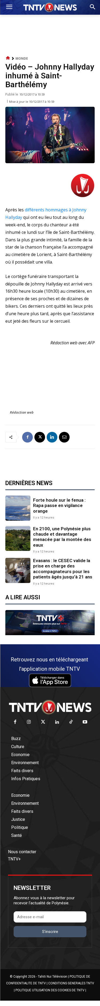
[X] (39, 437)
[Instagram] (29, 722)
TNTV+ (14, 859)
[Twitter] (43, 722)
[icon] (8, 58)
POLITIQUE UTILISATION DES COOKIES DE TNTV (50, 990)
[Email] (64, 437)
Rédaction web (22, 412)
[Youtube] (85, 722)
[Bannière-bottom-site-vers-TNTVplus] (50, 633)
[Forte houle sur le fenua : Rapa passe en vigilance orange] (17, 508)
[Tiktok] (71, 722)
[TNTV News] (50, 707)
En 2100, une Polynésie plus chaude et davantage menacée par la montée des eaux (62, 537)
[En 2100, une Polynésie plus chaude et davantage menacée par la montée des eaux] (17, 538)
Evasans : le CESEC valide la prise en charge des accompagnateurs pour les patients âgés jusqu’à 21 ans (62, 569)
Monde (21, 58)
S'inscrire (50, 931)
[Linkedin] (52, 437)
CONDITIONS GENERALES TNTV (71, 983)
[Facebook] (27, 437)
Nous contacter (22, 851)
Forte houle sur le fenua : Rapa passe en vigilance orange (59, 505)
